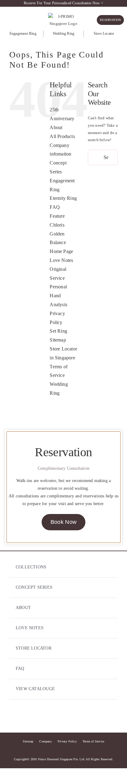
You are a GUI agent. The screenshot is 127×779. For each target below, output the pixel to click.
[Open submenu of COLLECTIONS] (107, 567)
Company (45, 741)
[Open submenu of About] (107, 608)
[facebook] (52, 717)
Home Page (61, 251)
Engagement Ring (23, 33)
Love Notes (61, 260)
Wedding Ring (63, 33)
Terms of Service (93, 741)
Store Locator (104, 33)
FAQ (55, 207)
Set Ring (58, 331)
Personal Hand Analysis (58, 295)
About (56, 127)
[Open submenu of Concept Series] (107, 588)
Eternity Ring (63, 198)
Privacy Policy (67, 741)
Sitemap (58, 339)
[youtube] (74, 717)
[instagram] (63, 717)
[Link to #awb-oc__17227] (6, 18)
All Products (62, 136)
